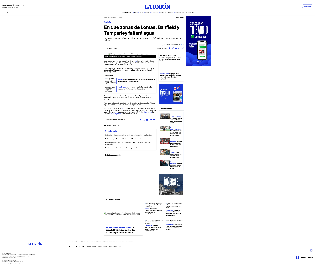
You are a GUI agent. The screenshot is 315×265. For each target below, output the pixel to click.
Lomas (141, 12)
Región (147, 12)
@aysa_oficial (148, 112)
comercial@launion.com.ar (14, 259)
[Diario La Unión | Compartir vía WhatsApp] (176, 48)
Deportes (170, 12)
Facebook (76, 246)
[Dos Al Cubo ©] (304, 258)
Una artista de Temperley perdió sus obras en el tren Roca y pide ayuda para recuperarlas (128, 143)
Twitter (73, 246)
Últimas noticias (127, 12)
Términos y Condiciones (91, 246)
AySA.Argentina (116, 114)
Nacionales (155, 12)
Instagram (69, 246)
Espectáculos (179, 12)
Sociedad (163, 12)
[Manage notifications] (311, 250)
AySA (135, 61)
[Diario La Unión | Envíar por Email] (179, 48)
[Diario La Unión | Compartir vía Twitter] (173, 48)
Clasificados (190, 12)
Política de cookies (113, 246)
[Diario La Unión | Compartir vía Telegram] (183, 48)
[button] (307, 6)
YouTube (79, 246)
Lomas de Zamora (112, 17)
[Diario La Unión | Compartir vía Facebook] (169, 48)
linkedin (83, 246)
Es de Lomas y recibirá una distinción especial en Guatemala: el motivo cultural (128, 139)
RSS (120, 246)
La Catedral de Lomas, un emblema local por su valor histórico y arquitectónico (128, 135)
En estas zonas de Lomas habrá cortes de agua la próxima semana (125, 148)
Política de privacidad (102, 246)
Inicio (136, 12)
